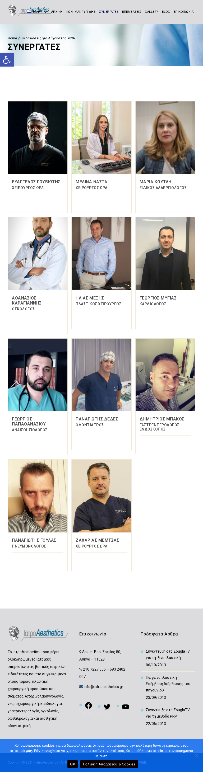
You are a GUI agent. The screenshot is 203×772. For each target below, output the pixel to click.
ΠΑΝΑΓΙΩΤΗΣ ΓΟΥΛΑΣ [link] (34, 540)
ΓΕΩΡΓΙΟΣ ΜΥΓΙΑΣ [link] (158, 298)
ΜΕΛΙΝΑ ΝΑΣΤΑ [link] (91, 181)
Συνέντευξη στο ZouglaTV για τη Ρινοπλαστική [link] (168, 654)
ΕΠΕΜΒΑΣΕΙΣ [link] (131, 11)
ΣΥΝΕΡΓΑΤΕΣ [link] (108, 11)
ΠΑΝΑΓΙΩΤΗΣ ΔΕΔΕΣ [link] (97, 419)
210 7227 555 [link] (94, 669)
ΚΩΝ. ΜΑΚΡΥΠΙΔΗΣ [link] (81, 11)
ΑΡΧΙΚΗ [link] (57, 11)
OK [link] (72, 764)
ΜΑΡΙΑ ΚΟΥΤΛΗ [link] (156, 181)
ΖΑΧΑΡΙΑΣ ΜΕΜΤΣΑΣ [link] (97, 540)
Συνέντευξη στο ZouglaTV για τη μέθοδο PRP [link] (168, 713)
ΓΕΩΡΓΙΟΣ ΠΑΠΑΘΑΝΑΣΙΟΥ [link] (29, 422)
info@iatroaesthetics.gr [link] (103, 687)
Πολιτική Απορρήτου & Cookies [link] (109, 764)
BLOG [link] (166, 11)
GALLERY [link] (151, 11)
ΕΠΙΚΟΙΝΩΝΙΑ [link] (184, 11)
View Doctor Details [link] (37, 137)
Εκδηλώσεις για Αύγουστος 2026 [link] (48, 38)
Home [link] (12, 38)
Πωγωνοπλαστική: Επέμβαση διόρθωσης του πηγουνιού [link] (168, 683)
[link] (7, 60)
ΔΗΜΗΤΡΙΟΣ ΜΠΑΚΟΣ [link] (162, 419)
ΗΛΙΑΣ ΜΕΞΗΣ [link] (90, 298)
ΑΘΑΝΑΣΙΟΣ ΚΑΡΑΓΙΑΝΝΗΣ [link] (27, 301)
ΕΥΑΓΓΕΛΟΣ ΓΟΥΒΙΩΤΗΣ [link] (36, 181)
